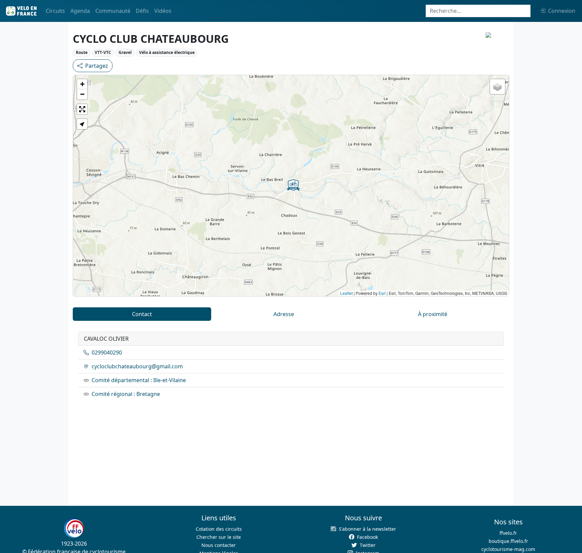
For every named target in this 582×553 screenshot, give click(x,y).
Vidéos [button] (162, 10)
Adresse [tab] (283, 314)
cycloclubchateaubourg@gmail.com (137, 366)
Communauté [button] (112, 10)
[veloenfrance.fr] (21, 11)
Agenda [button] (80, 10)
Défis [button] (142, 10)
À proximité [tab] (432, 314)
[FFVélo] (74, 528)
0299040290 (107, 352)
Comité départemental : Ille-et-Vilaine (139, 380)
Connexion (561, 10)
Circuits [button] (55, 10)
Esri (382, 293)
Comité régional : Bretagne (126, 394)
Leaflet (346, 293)
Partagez (96, 65)
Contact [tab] (142, 314)
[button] (293, 185)
